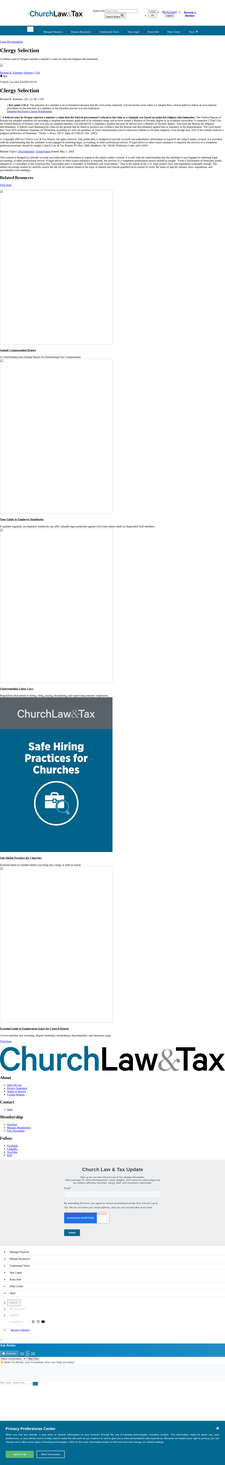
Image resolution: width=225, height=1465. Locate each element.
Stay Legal (133, 31)
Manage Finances (53, 31)
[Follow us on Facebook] (33, 1322)
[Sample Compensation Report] (56, 343)
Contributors (122, 121)
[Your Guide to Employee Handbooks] (56, 512)
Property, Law (160, 82)
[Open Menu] (28, 13)
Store (192, 31)
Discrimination (26, 151)
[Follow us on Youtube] (43, 1322)
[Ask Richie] (1, 1339)
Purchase (12, 1124)
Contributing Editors (126, 117)
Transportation (51, 113)
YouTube (12, 1152)
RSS (9, 1155)
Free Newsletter (16, 1130)
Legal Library (159, 78)
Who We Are (117, 90)
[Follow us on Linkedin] (38, 1322)
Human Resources (81, 31)
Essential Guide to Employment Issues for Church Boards (34, 1028)
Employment (86, 57)
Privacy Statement (17, 1088)
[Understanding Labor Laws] (56, 681)
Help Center (174, 31)
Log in (152, 13)
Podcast (83, 100)
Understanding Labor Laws (16, 688)
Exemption (121, 57)
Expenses (120, 61)
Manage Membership (19, 1127)
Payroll (83, 61)
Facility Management (54, 104)
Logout (169, 15)
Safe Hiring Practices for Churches (20, 857)
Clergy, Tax (121, 53)
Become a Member (190, 14)
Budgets (47, 53)
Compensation (87, 53)
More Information (50, 1454)
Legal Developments (163, 74)
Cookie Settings (16, 1094)
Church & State (160, 61)
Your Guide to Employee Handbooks (22, 519)
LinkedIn (12, 1148)
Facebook (12, 1145)
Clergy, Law (159, 65)
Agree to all (19, 1454)
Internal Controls (52, 70)
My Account (169, 12)
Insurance (48, 109)
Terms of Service (16, 1091)
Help (9, 1109)
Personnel (84, 65)
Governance (158, 70)
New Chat (33, 1358)
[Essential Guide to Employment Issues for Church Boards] (56, 1021)
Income (119, 65)
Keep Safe (153, 31)
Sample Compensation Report (18, 350)
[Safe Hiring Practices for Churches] (56, 851)
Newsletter (85, 96)
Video (82, 113)
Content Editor (123, 104)
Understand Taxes (109, 31)
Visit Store (6, 185)
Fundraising (49, 65)
